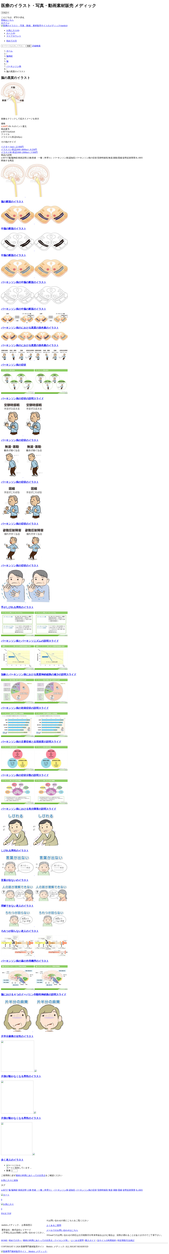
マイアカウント (13, 36)
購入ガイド (90, 1240)
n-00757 (4, 1190)
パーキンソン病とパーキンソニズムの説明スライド (30, 640)
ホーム (9, 51)
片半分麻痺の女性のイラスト (17, 1036)
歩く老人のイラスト (12, 1159)
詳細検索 (36, 46)
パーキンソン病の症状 (13, 364)
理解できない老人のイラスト (17, 905)
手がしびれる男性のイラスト (17, 607)
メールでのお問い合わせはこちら (62, 1230)
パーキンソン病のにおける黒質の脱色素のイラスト (30, 327)
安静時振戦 (102, 1190)
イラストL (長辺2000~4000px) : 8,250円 (19, 149)
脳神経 (9, 56)
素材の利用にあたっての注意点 (30, 1175)
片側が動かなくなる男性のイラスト (21, 1076)
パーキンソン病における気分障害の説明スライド (28, 808)
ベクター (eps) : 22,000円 (12, 147)
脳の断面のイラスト (12, 201)
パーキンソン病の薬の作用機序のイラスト (25, 961)
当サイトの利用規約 (106, 1240)
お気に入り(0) (12, 30)
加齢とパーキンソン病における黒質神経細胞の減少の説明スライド (38, 674)
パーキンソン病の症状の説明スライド (22, 398)
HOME (4, 1240)
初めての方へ (15, 1240)
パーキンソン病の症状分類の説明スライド (25, 775)
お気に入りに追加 (9, 1180)
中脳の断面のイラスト (13, 228)
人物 (29, 1190)
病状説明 (22, 1190)
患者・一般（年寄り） (42, 1190)
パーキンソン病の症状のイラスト (20, 440)
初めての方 (11, 41)
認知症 (72, 1190)
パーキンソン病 (13, 66)
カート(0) (10, 33)
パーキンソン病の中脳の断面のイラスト (23, 282)
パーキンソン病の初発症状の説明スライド (25, 708)
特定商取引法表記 (126, 1240)
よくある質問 (77, 1240)
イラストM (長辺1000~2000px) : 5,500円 (19, 152)
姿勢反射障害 (129, 1190)
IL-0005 (139, 1190)
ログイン (5, 23)
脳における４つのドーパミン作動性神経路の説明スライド (33, 994)
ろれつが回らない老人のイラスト (20, 931)
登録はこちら (7, 20)
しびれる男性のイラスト (15, 850)
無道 (110, 1190)
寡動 (115, 1190)
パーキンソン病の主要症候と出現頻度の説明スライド (31, 741)
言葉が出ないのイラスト (15, 880)
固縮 (120, 1190)
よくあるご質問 (53, 1225)
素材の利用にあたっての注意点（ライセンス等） (46, 1240)
